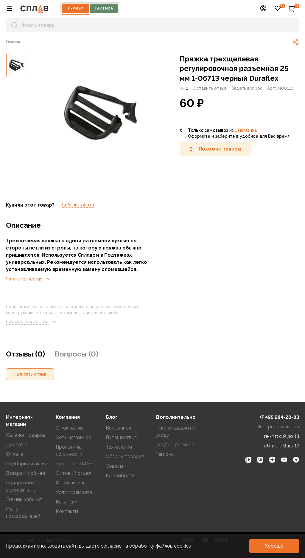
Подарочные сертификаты (21, 486)
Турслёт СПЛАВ (74, 463)
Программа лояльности (69, 450)
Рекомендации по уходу (175, 431)
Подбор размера (174, 444)
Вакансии (66, 502)
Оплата (14, 454)
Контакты (67, 511)
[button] (9, 8)
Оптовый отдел (73, 473)
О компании (69, 428)
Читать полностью (24, 279)
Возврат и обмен (25, 473)
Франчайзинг (70, 483)
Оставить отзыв (210, 88)
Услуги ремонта (74, 492)
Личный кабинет (24, 499)
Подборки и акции (26, 463)
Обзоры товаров (125, 456)
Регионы (164, 454)
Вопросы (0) (76, 354)
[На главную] (34, 8)
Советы (114, 466)
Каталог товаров (26, 435)
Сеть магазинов (73, 437)
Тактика (103, 8)
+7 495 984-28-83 (279, 417)
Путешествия (121, 437)
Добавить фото (78, 204)
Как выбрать (120, 475)
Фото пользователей (23, 512)
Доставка (17, 444)
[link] (295, 42)
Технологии (119, 447)
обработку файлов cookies (160, 546)
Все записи (118, 428)
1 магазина (246, 130)
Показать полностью (27, 321)
